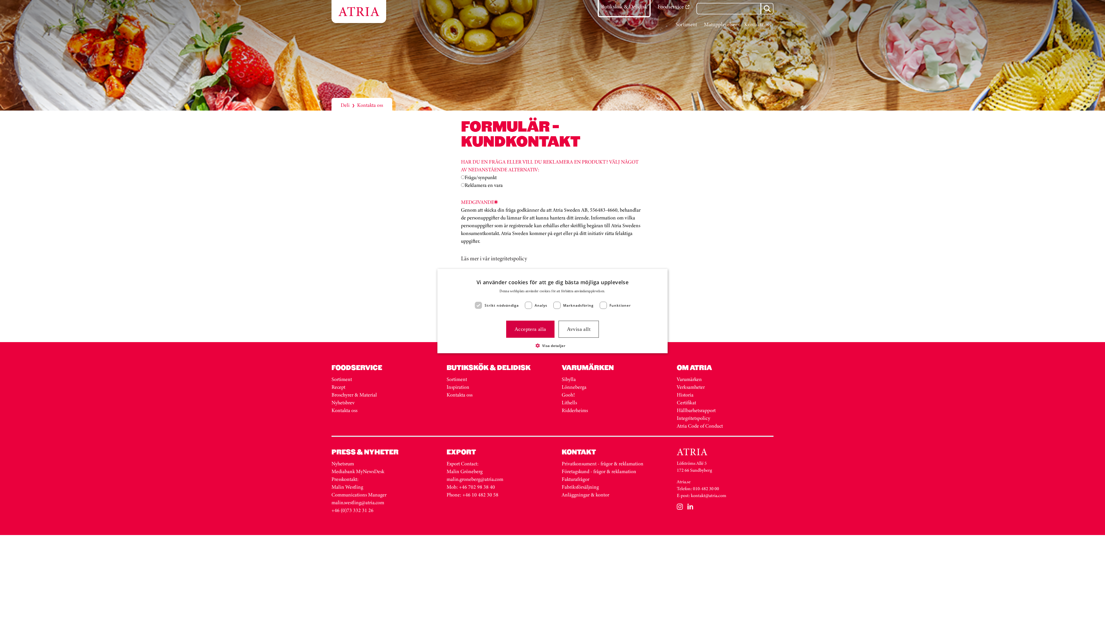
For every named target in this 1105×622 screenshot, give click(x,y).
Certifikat (686, 402)
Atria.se (684, 481)
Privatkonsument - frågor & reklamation (602, 463)
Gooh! (568, 395)
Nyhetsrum (343, 463)
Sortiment (342, 379)
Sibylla (569, 379)
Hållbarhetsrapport (696, 410)
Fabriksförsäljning (580, 487)
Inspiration (458, 387)
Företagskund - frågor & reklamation (599, 471)
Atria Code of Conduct (700, 426)
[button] (552, 345)
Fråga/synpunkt (481, 177)
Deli (345, 105)
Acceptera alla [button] (530, 329)
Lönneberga (574, 387)
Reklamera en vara (484, 185)
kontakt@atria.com (708, 495)
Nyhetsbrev (343, 402)
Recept (338, 387)
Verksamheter (691, 387)
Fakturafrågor (575, 479)
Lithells (569, 402)
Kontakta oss (344, 410)
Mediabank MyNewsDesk (358, 471)
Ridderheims (575, 410)
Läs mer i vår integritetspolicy (494, 258)
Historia (685, 395)
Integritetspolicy (693, 418)
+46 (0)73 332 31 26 (353, 510)
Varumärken (690, 379)
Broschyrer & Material (355, 395)
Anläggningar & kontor (585, 494)
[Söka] (767, 8)
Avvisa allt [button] (578, 329)
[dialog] (552, 311)
